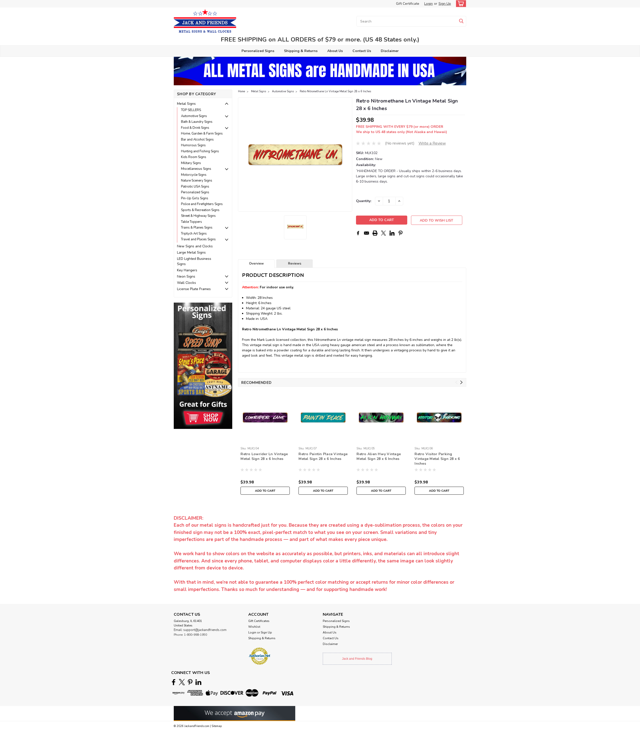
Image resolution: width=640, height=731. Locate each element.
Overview (256, 263)
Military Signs (191, 163)
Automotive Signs (194, 116)
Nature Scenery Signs (196, 180)
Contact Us (361, 51)
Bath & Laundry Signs (196, 122)
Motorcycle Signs (193, 175)
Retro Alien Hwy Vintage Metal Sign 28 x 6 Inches (378, 456)
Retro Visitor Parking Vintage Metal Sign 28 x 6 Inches (437, 459)
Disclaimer (390, 51)
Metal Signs (186, 103)
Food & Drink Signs (195, 128)
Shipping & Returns (301, 51)
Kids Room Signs (193, 157)
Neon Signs (186, 276)
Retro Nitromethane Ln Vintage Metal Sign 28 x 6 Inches (335, 91)
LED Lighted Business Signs (194, 261)
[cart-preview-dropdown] (460, 3)
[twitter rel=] (182, 682)
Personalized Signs (258, 51)
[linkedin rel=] (198, 682)
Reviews (294, 263)
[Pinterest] (400, 233)
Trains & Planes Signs (196, 227)
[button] (203, 365)
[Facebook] (358, 233)
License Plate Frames (194, 289)
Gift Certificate (407, 3)
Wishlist (254, 627)
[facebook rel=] (173, 682)
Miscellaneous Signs (196, 169)
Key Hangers (187, 270)
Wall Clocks (186, 282)
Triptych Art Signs (194, 233)
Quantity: (363, 201)
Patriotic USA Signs (195, 186)
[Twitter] (383, 233)
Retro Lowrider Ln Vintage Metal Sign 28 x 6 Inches (264, 456)
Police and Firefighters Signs (202, 204)
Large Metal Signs (191, 252)
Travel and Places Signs (198, 239)
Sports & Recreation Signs (200, 210)
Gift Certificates (259, 621)
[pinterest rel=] (190, 682)
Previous (242, 154)
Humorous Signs (193, 145)
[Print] (375, 233)
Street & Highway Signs (198, 216)
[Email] (366, 233)
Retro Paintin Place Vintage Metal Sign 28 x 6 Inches (323, 456)
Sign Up (444, 3)
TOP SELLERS (191, 110)
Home (241, 91)
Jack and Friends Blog (357, 658)
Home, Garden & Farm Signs (202, 133)
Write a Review (432, 143)
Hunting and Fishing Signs (200, 151)
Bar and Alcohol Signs (197, 139)
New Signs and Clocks (195, 246)
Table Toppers (191, 222)
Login (428, 3)
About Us (335, 51)
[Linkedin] (392, 233)
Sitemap (217, 726)
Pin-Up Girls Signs (194, 198)
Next (348, 154)
